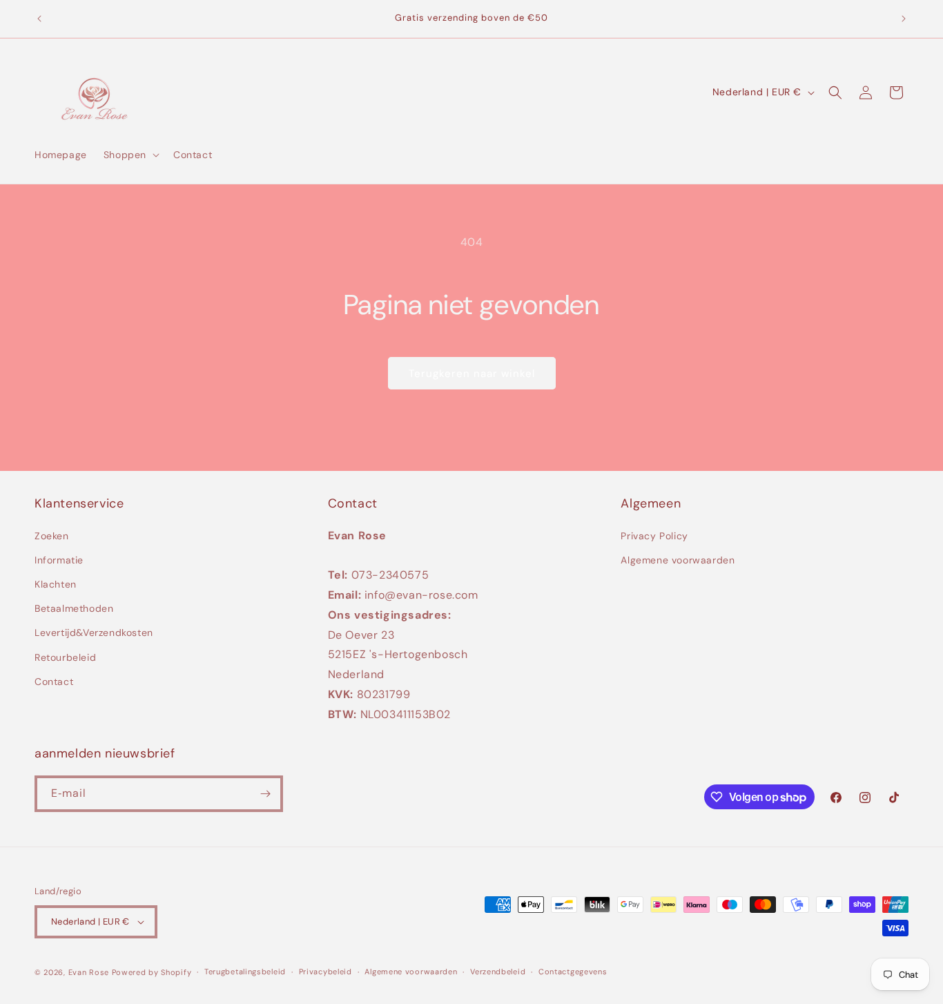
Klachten (56, 584)
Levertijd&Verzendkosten (94, 633)
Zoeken (52, 536)
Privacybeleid (325, 971)
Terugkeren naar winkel (472, 373)
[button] (130, 154)
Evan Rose (88, 972)
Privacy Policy (654, 536)
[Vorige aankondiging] (39, 19)
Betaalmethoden (74, 608)
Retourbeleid (65, 657)
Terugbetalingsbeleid (245, 971)
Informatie (59, 560)
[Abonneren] (265, 793)
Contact (54, 681)
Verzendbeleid (497, 971)
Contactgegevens (572, 971)
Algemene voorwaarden (678, 560)
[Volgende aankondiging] (903, 19)
